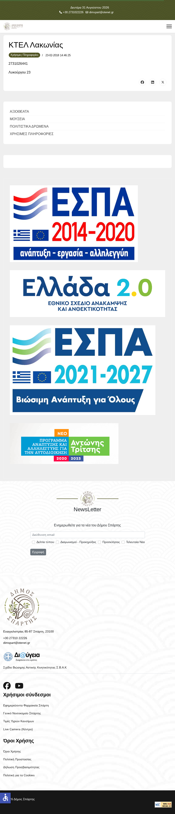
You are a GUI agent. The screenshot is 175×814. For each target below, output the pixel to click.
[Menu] (169, 26)
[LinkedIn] (152, 82)
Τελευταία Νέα (135, 542)
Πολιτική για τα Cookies (19, 775)
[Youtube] (19, 686)
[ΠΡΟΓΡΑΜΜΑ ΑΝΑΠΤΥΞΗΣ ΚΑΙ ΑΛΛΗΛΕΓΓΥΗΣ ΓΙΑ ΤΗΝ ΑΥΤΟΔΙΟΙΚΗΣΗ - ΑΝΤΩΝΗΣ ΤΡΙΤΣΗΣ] (87, 443)
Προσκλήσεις (111, 542)
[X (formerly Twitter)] (162, 82)
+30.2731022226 (73, 12)
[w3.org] (163, 805)
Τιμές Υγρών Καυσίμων (18, 721)
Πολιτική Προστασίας (17, 759)
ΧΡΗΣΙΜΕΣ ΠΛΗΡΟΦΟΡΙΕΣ (32, 134)
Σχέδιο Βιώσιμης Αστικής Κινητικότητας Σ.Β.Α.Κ (35, 667)
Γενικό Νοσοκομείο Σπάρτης (22, 713)
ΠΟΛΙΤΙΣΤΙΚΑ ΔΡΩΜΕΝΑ (29, 126)
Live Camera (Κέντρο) (18, 729)
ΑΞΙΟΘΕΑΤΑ (19, 111)
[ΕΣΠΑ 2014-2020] (87, 223)
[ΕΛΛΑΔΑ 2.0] (87, 293)
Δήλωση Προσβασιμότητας (21, 767)
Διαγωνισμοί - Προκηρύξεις (78, 542)
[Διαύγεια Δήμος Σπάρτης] (87, 656)
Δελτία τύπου (45, 542)
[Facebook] (142, 82)
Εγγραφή (38, 552)
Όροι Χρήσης (12, 751)
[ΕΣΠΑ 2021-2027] (87, 370)
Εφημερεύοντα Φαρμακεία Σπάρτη (26, 705)
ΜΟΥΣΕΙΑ (17, 119)
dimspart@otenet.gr (101, 12)
